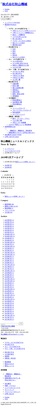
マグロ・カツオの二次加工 (21, 41)
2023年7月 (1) (9, 244)
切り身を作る (17, 73)
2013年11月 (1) (10, 295)
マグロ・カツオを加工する (14, 342)
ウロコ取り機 (17, 120)
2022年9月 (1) (9, 248)
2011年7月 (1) (9, 317)
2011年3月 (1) (9, 319)
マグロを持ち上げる (19, 37)
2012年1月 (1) (9, 313)
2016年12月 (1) (10, 271)
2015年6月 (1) (9, 283)
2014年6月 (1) (9, 291)
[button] (6, 19)
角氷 (14, 51)
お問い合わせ (9, 394)
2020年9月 (8, 167)
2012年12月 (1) (10, 299)
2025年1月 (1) (9, 232)
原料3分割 (15, 92)
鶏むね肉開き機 (17, 88)
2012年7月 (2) (9, 303)
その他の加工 (9, 354)
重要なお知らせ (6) (11, 206)
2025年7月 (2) (9, 222)
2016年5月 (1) (9, 275)
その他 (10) (8, 212)
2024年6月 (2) (9, 240)
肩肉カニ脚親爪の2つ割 (20, 65)
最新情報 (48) (9, 204)
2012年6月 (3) (9, 305)
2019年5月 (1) (9, 258)
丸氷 (14, 49)
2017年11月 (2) (10, 265)
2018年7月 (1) (9, 260)
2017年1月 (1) (9, 269)
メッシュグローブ (18, 108)
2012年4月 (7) (9, 309)
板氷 (14, 53)
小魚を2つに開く (18, 77)
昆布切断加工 (17, 104)
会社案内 (8, 383)
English (7, 9)
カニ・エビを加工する (12, 346)
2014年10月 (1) (10, 289)
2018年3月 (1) (9, 262)
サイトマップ (9, 390)
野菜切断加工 (17, 100)
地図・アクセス (10, 385)
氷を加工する (9, 344)
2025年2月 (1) (9, 230)
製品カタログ (9, 364)
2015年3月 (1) (9, 285)
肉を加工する (9, 352)
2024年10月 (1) (10, 236)
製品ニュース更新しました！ (25, 162)
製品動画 (8, 362)
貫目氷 (14, 55)
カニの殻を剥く (17, 61)
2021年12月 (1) (10, 252)
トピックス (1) (10, 210)
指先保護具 (16, 112)
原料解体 (15, 96)
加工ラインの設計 (18, 43)
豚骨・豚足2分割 (18, 94)
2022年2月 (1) (9, 250)
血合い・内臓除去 (18, 35)
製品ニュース (9, 366)
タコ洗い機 (16, 79)
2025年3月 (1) (9, 228)
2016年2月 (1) (9, 277)
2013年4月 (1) (9, 297)
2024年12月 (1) (10, 234)
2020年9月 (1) (9, 256)
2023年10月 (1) (10, 242)
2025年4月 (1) (9, 226)
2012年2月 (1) (9, 311)
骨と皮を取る (17, 39)
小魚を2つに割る (18, 75)
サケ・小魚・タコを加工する (15, 348)
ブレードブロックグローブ (21, 110)
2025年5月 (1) (9, 224)
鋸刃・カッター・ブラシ (21, 118)
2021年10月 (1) (10, 254)
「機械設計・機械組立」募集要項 (20, 130)
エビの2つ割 (16, 67)
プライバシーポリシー (12, 392)
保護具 (7, 356)
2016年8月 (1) (9, 273)
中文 (6, 11)
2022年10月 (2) (10, 246)
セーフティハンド (18, 114)
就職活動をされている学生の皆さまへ (22, 132)
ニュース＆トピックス (12, 388)
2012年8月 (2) (9, 301)
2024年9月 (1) (9, 238)
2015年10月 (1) (10, 281)
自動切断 (15, 84)
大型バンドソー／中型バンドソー (24, 30)
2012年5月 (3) (9, 307)
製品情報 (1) (9, 208)
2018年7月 (8, 165)
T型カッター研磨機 (19, 122)
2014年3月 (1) (9, 293)
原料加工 (15, 90)
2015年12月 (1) (10, 279)
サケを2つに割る (18, 71)
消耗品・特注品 (10, 358)
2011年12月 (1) (10, 315)
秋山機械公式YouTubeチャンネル (12, 334)
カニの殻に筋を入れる (20, 63)
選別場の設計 (17, 45)
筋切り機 (15, 86)
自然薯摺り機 (17, 102)
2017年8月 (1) (9, 267)
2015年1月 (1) (9, 287)
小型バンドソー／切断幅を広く (23, 33)
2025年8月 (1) (9, 220)
